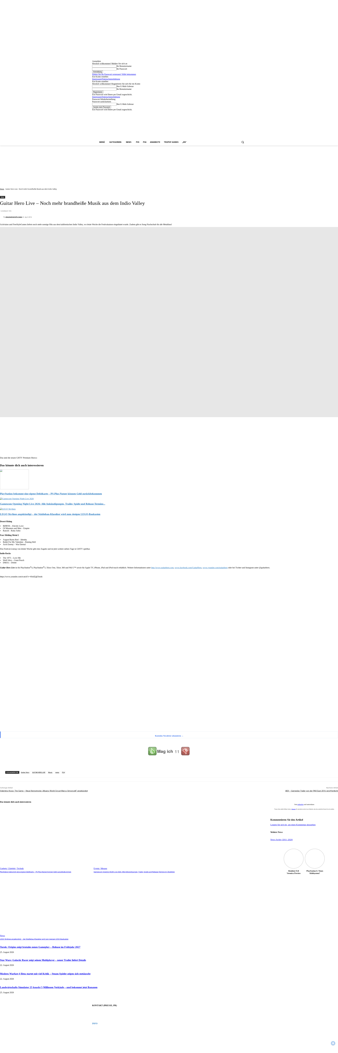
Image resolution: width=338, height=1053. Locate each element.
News (2, 189)
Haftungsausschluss (98, 1034)
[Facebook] (229, 112)
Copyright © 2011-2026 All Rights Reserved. (106, 1036)
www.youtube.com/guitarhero (215, 568)
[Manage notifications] (333, 1043)
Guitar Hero (25, 772)
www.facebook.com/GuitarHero (188, 568)
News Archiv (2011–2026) (281, 840)
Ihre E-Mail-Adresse (125, 86)
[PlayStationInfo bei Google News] (111, 710)
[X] (240, 112)
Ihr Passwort (122, 69)
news (57, 772)
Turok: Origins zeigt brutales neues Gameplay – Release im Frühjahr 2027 (40, 947)
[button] (243, 142)
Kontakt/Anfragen (98, 1011)
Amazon (293, 809)
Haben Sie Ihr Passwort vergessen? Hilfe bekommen (114, 74)
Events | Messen (100, 868)
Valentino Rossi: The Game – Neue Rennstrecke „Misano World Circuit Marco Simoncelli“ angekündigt (44, 791)
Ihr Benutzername (124, 66)
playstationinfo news (14, 217)
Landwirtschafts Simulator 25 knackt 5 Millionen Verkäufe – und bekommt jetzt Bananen (48, 987)
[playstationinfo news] (1, 217)
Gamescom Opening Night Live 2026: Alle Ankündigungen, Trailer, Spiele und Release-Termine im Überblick (134, 872)
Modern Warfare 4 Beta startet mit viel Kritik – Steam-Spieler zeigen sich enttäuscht (45, 973)
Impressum (95, 1029)
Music (50, 772)
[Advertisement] (169, 165)
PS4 (63, 772)
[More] (124, 764)
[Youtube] (244, 112)
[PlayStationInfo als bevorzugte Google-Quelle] (33, 728)
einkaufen (300, 804)
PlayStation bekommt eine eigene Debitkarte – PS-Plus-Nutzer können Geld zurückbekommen (51, 493)
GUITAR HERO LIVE (38, 772)
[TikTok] (237, 112)
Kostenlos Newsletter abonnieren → (169, 736)
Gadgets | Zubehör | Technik (12, 868)
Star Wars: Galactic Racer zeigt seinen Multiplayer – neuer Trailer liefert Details (43, 960)
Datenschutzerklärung (99, 1031)
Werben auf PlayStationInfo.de (101, 1013)
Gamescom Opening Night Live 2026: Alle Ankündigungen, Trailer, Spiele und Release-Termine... (52, 503)
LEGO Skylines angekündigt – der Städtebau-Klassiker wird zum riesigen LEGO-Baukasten (50, 514)
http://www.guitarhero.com (162, 568)
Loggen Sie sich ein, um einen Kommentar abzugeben (293, 825)
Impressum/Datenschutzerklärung (106, 79)
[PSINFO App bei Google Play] (111, 629)
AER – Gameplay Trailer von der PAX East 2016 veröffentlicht (311, 791)
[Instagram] (233, 112)
